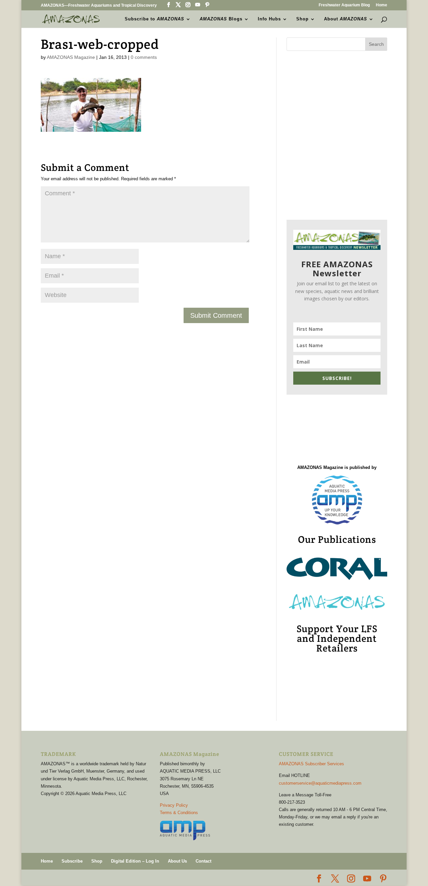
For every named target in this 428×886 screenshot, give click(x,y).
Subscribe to (154, 19)
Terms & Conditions (179, 812)
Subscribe (72, 861)
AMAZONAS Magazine (71, 57)
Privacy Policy (174, 805)
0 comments (144, 57)
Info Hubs (269, 19)
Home (381, 5)
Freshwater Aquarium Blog (344, 5)
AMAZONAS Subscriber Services (311, 763)
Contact (203, 861)
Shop (302, 19)
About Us (177, 861)
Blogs (221, 19)
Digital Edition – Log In (135, 861)
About (345, 19)
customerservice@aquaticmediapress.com (320, 783)
